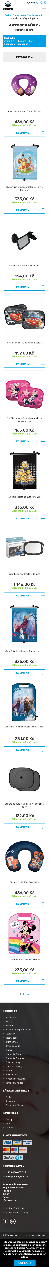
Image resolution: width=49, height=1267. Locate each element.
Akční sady (10, 1017)
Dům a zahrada (12, 1046)
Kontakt (9, 1127)
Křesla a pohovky (13, 1066)
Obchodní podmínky (14, 1208)
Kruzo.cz (14, 1235)
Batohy (9, 1021)
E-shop (8, 15)
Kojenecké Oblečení (14, 1054)
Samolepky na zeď (14, 1083)
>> (27, 994)
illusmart (42, 1235)
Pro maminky (11, 1074)
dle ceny (21, 41)
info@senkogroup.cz (17, 1176)
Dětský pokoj (11, 1038)
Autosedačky (36, 15)
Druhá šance (11, 1042)
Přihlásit (9, 1097)
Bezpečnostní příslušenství (18, 1029)
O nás (8, 1123)
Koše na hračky (12, 1062)
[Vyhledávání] (41, 2)
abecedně (22, 44)
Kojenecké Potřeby (14, 1058)
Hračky (8, 1050)
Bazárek (9, 1025)
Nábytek (9, 1070)
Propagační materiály (15, 1078)
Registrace (10, 1101)
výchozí (8, 41)
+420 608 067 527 (16, 1172)
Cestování (20, 15)
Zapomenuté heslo (14, 1105)
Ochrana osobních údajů (17, 1212)
